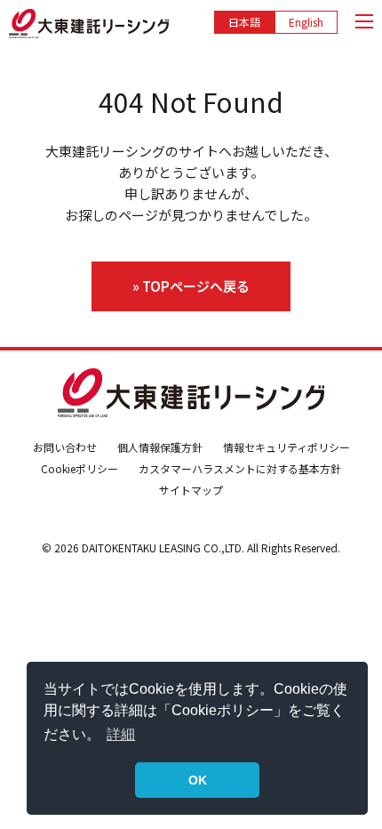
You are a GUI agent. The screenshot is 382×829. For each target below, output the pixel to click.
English (306, 21)
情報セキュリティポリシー (286, 447)
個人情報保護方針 (160, 447)
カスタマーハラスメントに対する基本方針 (240, 468)
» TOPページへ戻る (191, 286)
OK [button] (197, 780)
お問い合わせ (65, 447)
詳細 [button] (121, 734)
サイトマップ (191, 489)
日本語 (244, 21)
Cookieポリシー (79, 468)
